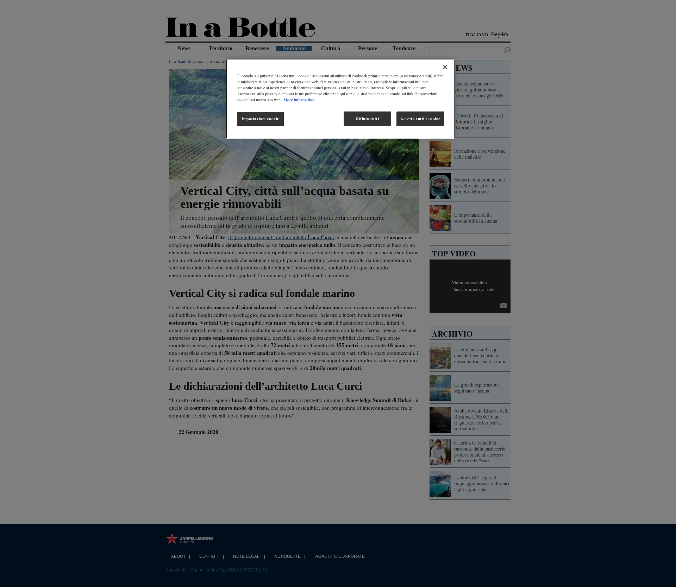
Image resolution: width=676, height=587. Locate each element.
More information (298, 100)
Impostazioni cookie (260, 119)
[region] (340, 99)
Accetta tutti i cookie (420, 119)
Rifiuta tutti (367, 119)
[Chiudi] (445, 67)
